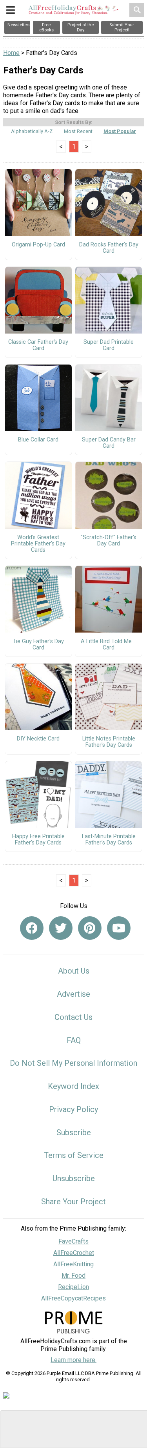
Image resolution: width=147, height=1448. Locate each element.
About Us (73, 971)
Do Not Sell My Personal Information (73, 1063)
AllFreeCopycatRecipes (73, 1298)
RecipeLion (73, 1287)
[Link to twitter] (61, 928)
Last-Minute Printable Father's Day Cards (109, 839)
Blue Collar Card (38, 440)
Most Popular (119, 131)
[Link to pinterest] (90, 928)
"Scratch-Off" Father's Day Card (108, 540)
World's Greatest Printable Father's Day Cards (38, 543)
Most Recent (78, 131)
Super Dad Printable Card (108, 345)
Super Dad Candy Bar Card (109, 443)
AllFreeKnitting (73, 1264)
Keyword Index (73, 1086)
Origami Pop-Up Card (38, 245)
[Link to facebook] (32, 928)
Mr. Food (73, 1275)
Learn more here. (73, 1360)
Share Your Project (73, 1201)
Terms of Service (73, 1155)
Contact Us (73, 1017)
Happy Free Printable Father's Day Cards (38, 839)
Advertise (73, 994)
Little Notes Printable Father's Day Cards (108, 742)
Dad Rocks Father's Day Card (108, 248)
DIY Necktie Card (38, 739)
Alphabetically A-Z (32, 131)
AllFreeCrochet (73, 1253)
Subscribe (73, 1132)
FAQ (74, 1040)
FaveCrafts (73, 1241)
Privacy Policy (73, 1109)
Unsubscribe (74, 1178)
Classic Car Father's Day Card (38, 345)
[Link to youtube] (119, 928)
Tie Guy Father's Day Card (38, 644)
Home (11, 53)
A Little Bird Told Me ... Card (109, 644)
